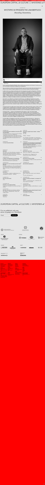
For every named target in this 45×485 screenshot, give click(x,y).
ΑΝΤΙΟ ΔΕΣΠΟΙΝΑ (26, 195)
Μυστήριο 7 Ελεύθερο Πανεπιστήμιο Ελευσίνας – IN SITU (25, 274)
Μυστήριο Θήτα (26, 172)
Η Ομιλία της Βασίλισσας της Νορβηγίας (11, 158)
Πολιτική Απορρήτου (24, 265)
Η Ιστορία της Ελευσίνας (18, 272)
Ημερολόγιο (16, 265)
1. (5, 83)
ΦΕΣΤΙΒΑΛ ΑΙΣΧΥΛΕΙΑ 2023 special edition (11, 190)
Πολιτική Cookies (24, 264)
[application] (22, 82)
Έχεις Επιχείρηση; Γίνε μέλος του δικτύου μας (18, 269)
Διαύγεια (9, 272)
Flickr (23, 271)
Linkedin (23, 269)
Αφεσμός (5, 151)
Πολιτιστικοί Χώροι (17, 274)
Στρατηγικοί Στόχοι (10, 264)
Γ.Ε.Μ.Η (9, 273)
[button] (44, 484)
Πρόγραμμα (16, 264)
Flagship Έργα (17, 266)
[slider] (40, 82)
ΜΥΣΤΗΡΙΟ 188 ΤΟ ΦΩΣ (27, 151)
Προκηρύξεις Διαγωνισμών (11, 274)
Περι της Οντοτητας (7, 178)
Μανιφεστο (5, 195)
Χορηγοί (9, 269)
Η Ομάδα (9, 267)
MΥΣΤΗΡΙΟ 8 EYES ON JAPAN (28, 158)
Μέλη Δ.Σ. (9, 266)
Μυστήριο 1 (5, 172)
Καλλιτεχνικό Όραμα (10, 265)
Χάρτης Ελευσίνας (17, 273)
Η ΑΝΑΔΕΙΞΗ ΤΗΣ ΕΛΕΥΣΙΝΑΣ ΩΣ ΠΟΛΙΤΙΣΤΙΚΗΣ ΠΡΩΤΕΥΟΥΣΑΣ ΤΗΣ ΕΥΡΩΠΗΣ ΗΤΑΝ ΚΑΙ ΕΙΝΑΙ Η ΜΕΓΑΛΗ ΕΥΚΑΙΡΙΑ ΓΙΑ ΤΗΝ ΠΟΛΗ (32, 144)
